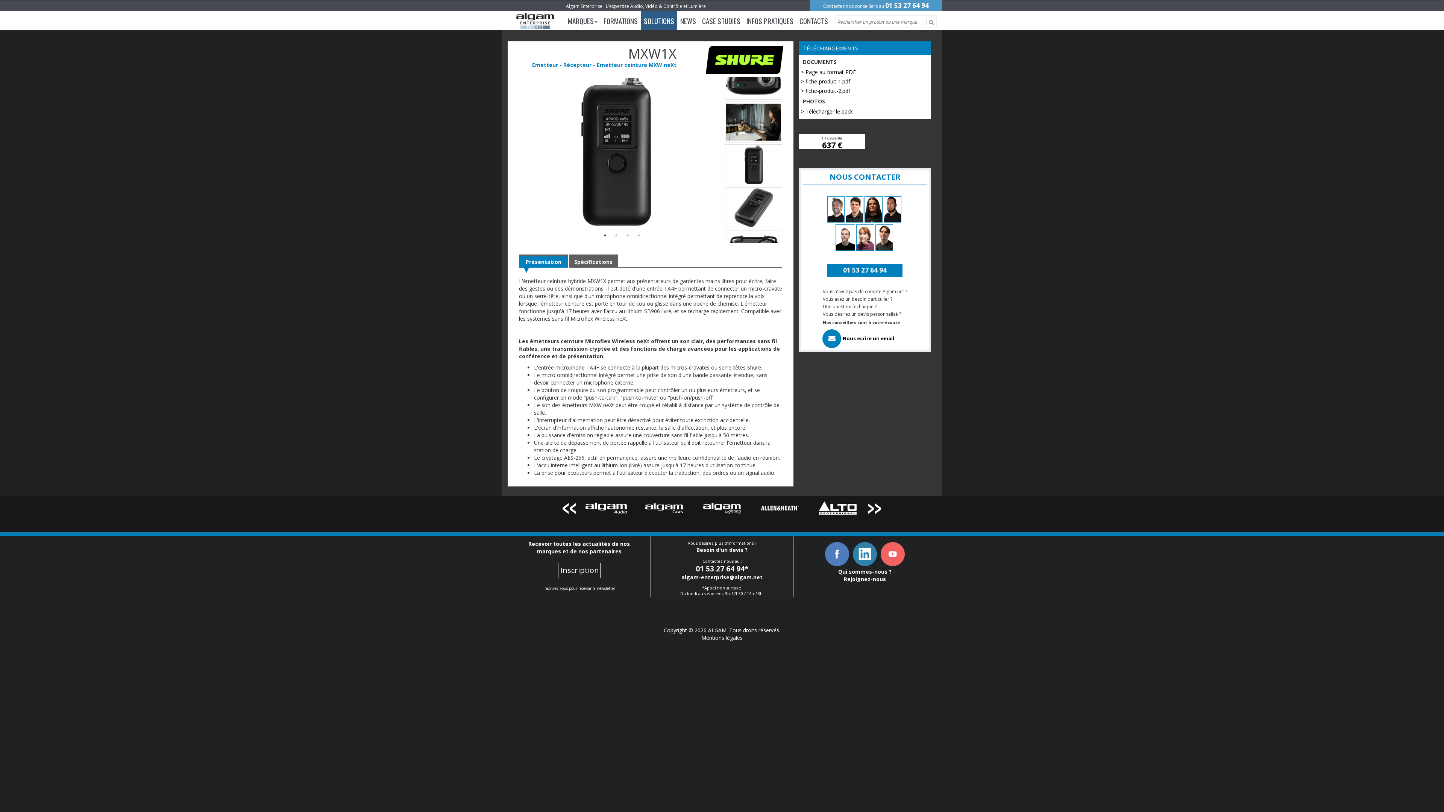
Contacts (813, 20)
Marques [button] (581, 20)
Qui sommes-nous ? (865, 571)
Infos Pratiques (769, 20)
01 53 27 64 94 (907, 5)
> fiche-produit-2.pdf (825, 90)
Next (875, 510)
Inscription (579, 570)
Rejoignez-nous (865, 579)
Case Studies (721, 20)
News (688, 20)
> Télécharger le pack (827, 111)
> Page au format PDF (828, 72)
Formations (621, 20)
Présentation (543, 261)
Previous (569, 510)
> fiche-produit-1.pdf (825, 81)
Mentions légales (722, 637)
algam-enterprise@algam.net (722, 577)
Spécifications (593, 261)
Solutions (659, 20)
